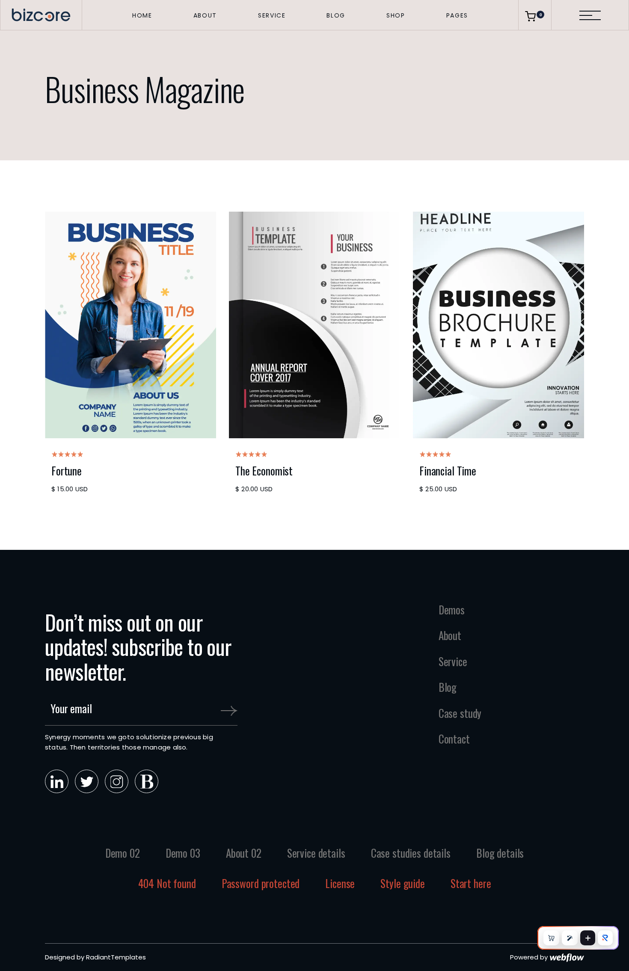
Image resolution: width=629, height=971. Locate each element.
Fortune (66, 470)
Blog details (500, 853)
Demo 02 (122, 853)
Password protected (261, 883)
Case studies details (411, 853)
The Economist (264, 470)
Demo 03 (183, 853)
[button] (142, 15)
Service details (316, 853)
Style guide (402, 883)
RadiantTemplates (116, 957)
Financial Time (447, 470)
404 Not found (167, 883)
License (340, 883)
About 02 (243, 853)
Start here (471, 883)
